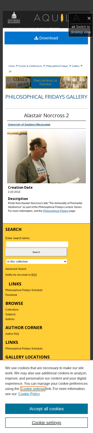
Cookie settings (33, 389)
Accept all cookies (46, 408)
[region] (46, 396)
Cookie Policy (29, 394)
